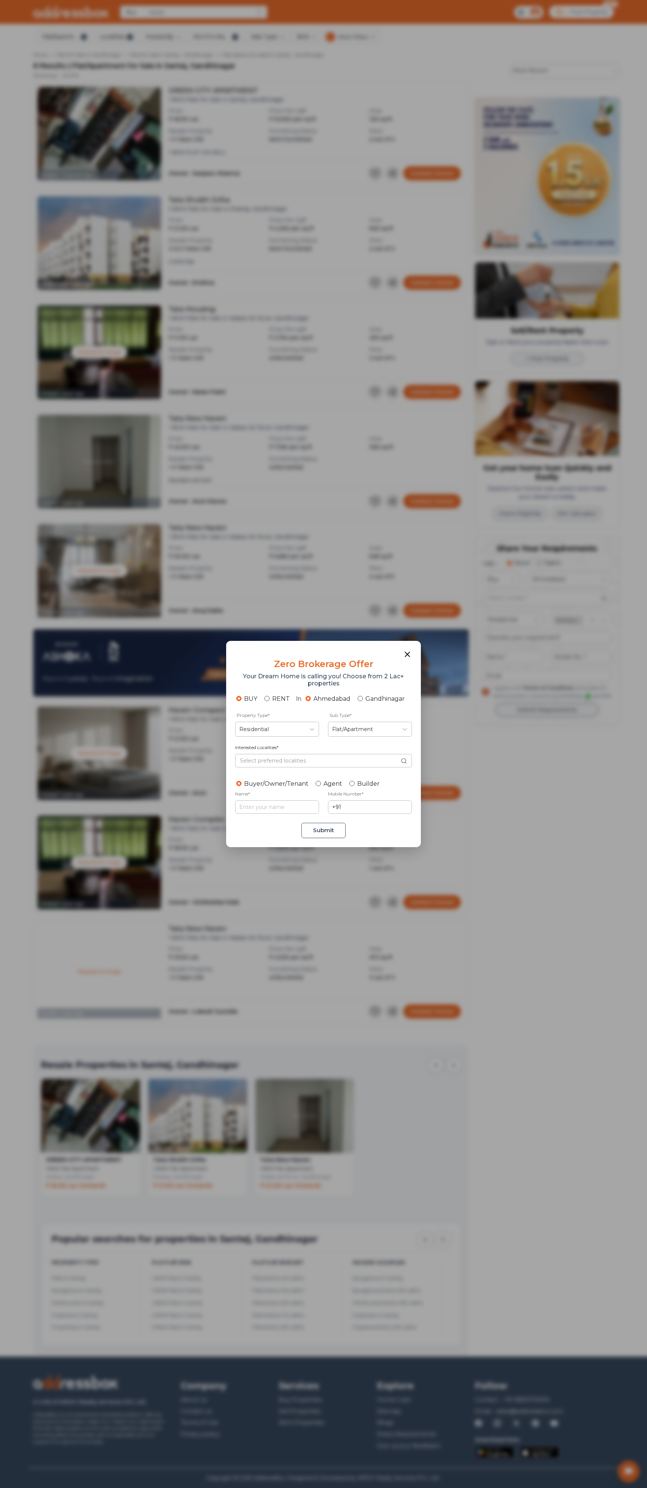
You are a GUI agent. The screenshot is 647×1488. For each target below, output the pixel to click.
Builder (368, 783)
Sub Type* (340, 715)
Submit (323, 830)
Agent (333, 783)
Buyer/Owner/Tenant (276, 783)
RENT (281, 698)
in (298, 698)
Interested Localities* (257, 747)
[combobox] (240, 729)
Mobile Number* (346, 794)
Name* (242, 794)
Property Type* (253, 715)
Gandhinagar (385, 698)
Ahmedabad (331, 698)
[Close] (407, 654)
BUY (250, 698)
